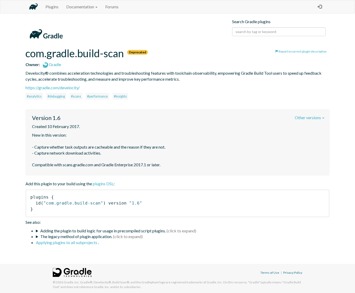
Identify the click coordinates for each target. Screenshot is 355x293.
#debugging (56, 96)
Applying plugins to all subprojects (67, 242)
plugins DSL (103, 183)
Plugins (51, 6)
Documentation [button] (80, 6)
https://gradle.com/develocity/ (52, 87)
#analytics (34, 96)
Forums (112, 6)
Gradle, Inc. (72, 282)
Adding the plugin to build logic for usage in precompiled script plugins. (103, 230)
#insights (120, 96)
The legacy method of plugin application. (76, 236)
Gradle (54, 64)
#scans (76, 96)
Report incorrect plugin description (302, 51)
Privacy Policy (292, 273)
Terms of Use (269, 273)
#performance (97, 96)
